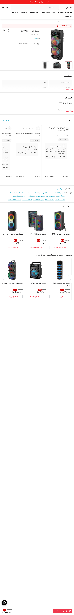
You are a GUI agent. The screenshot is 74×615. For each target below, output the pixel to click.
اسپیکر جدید (61, 196)
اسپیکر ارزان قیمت (28, 196)
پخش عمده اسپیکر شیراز (32, 193)
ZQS (35, 38)
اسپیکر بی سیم (27, 200)
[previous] (70, 230)
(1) (17, 177)
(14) (51, 177)
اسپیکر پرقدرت (18, 193)
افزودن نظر (5, 120)
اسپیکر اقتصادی (38, 200)
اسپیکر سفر (17, 196)
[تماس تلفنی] (4, 602)
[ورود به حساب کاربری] (7, 7)
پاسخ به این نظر (63, 139)
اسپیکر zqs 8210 (59, 193)
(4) (23, 153)
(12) (46, 177)
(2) (19, 153)
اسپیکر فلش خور (40, 196)
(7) (47, 157)
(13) (52, 157)
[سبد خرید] (3, 7)
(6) (21, 177)
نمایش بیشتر (70, 90)
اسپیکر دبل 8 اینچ (59, 21)
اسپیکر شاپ (66, 7)
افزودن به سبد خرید (61, 611)
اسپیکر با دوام (49, 200)
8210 (11, 193)
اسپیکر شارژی (51, 196)
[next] (3, 230)
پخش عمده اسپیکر (47, 193)
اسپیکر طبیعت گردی (14, 200)
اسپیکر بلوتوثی (60, 200)
